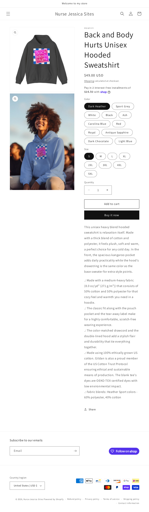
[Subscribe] (75, 450)
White (92, 115)
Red (118, 123)
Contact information (128, 503)
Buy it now (111, 215)
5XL (90, 173)
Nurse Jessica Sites (33, 499)
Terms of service (111, 499)
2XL (90, 165)
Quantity (89, 182)
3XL (105, 165)
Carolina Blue (97, 123)
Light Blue (125, 141)
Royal (92, 132)
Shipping (89, 80)
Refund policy (74, 499)
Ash (125, 115)
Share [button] (92, 409)
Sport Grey (123, 106)
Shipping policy (131, 499)
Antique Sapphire (117, 132)
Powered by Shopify (54, 499)
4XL (119, 165)
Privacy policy (92, 499)
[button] (8, 13)
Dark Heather (97, 106)
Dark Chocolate (98, 141)
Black (109, 115)
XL (124, 156)
